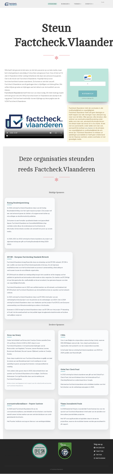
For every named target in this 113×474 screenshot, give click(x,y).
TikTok (98, 455)
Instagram (100, 458)
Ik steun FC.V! (87, 93)
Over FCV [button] (88, 4)
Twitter (99, 451)
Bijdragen (65, 4)
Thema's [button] (77, 4)
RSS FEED (9, 444)
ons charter (89, 128)
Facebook (100, 448)
